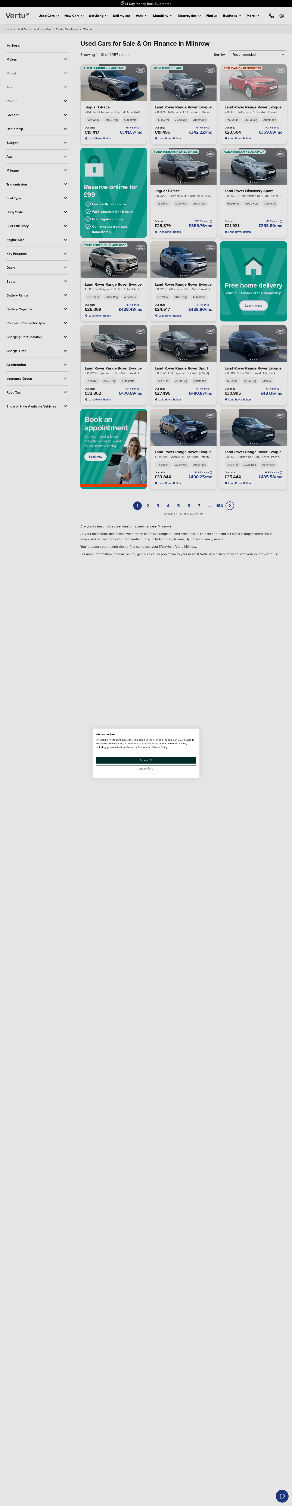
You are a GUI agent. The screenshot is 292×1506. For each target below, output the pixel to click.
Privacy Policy (159, 747)
